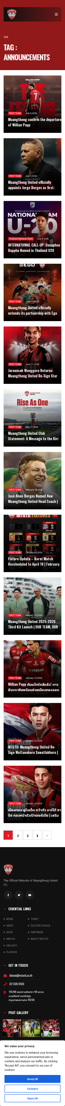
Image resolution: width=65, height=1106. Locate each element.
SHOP (9, 932)
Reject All (32, 1098)
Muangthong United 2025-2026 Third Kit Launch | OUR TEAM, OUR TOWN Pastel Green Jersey (33, 627)
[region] (32, 1073)
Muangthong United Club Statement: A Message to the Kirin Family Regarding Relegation (34, 438)
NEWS (9, 919)
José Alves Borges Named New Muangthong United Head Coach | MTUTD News (33, 501)
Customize (32, 1088)
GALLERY (11, 945)
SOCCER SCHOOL (41, 925)
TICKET (35, 919)
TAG (6, 37)
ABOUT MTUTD (39, 938)
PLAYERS (11, 952)
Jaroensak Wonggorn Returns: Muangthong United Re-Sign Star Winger (32, 376)
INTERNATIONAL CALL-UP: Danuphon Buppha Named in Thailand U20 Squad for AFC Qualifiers (34, 250)
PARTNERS (37, 932)
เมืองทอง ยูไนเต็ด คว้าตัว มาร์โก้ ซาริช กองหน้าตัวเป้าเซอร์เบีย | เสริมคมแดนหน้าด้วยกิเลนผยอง (34, 815)
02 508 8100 (16, 984)
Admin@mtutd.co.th (20, 975)
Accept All (32, 1079)
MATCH (10, 938)
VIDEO (9, 925)
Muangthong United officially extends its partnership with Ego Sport (32, 313)
